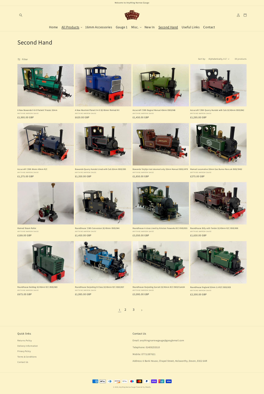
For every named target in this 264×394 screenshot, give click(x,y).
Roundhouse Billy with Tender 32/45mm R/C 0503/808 (214, 228)
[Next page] (144, 310)
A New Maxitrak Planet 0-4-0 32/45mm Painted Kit (97, 110)
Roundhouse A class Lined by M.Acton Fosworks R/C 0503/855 (160, 228)
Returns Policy (24, 340)
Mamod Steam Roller (26, 228)
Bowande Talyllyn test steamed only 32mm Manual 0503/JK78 (160, 169)
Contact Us (22, 362)
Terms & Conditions (27, 356)
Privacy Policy (24, 351)
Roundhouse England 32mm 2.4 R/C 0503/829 (210, 287)
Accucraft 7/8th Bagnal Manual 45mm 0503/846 (154, 110)
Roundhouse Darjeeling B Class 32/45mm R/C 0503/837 (99, 287)
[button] (20, 15)
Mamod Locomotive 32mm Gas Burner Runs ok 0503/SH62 (216, 169)
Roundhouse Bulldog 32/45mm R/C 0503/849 (37, 287)
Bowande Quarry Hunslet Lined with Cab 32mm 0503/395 (100, 169)
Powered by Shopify (143, 387)
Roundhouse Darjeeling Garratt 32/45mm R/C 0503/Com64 (159, 287)
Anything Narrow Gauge (127, 387)
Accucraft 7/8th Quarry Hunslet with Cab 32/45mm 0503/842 (217, 110)
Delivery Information (27, 345)
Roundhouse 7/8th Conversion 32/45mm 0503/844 (97, 228)
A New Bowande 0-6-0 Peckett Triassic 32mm (37, 110)
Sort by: (201, 58)
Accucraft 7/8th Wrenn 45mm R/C (32, 169)
